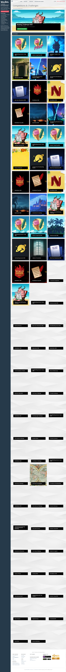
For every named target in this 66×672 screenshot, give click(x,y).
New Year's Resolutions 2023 (37, 325)
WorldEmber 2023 (18, 280)
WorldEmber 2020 (18, 460)
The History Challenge (19, 483)
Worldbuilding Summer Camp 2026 (20, 55)
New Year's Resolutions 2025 (55, 167)
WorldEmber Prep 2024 (36, 190)
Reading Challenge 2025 (19, 145)
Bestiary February (18, 325)
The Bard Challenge (54, 393)
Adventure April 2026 (19, 77)
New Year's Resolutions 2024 (55, 258)
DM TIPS (31, 659)
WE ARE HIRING (23, 656)
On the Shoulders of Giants (20, 370)
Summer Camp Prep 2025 (55, 145)
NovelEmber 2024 (53, 190)
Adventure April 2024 (54, 235)
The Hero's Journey (53, 438)
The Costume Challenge (19, 438)
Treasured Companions (54, 280)
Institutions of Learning (37, 212)
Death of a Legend (53, 551)
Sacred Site (17, 641)
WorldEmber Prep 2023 (36, 280)
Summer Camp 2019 (54, 528)
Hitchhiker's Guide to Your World (55, 55)
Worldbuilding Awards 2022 (55, 325)
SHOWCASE (31, 1)
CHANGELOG (14, 660)
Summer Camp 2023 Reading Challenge (20, 303)
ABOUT (13, 658)
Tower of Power (18, 573)
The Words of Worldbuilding (55, 483)
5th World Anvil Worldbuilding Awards (38, 167)
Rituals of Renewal (18, 167)
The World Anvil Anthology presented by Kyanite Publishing (20, 527)
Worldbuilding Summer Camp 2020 (56, 460)
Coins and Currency (36, 528)
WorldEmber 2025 (35, 100)
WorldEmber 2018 (53, 573)
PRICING (14, 656)
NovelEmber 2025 (53, 100)
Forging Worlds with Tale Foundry (37, 596)
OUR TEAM (22, 655)
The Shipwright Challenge (37, 415)
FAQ (13, 659)
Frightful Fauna (35, 618)
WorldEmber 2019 (18, 506)
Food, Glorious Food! (18, 596)
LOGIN (55, 1)
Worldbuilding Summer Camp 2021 (56, 415)
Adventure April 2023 (54, 303)
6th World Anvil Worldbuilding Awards (56, 77)
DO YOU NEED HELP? (15, 655)
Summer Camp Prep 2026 (37, 55)
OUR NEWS (22, 657)
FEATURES (25, 1)
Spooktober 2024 (18, 212)
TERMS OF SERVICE (23, 661)
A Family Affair (35, 573)
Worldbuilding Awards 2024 (20, 258)
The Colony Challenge (36, 551)
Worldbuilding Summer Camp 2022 (38, 370)
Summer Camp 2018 (54, 596)
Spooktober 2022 (53, 348)
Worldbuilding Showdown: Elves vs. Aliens (56, 122)
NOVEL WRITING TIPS (32, 660)
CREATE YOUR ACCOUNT (4, 11)
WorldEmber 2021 (18, 415)
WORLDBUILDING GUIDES (33, 658)
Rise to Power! (17, 618)
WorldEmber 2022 (18, 348)
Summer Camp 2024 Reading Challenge (55, 212)
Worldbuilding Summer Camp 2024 (20, 235)
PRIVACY (22, 660)
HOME (21, 1)
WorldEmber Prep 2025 (19, 122)
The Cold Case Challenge (37, 506)
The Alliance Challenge (36, 460)
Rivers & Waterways (54, 370)
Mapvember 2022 (35, 348)
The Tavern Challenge (36, 393)
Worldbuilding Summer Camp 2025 (38, 145)
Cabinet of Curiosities (36, 258)
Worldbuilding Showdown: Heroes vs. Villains (37, 77)
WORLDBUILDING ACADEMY (39, 1)
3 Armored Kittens (27, 669)
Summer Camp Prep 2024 (37, 235)
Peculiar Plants (35, 438)
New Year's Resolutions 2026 (20, 100)
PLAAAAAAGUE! (53, 618)
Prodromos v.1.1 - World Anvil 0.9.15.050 (35, 669)
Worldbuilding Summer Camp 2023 (38, 303)
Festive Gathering (35, 641)
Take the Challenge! (22, 28)
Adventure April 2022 (19, 393)
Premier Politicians (54, 506)
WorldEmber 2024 (18, 190)
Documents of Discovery (19, 551)
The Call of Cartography (37, 483)
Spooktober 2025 (35, 122)
